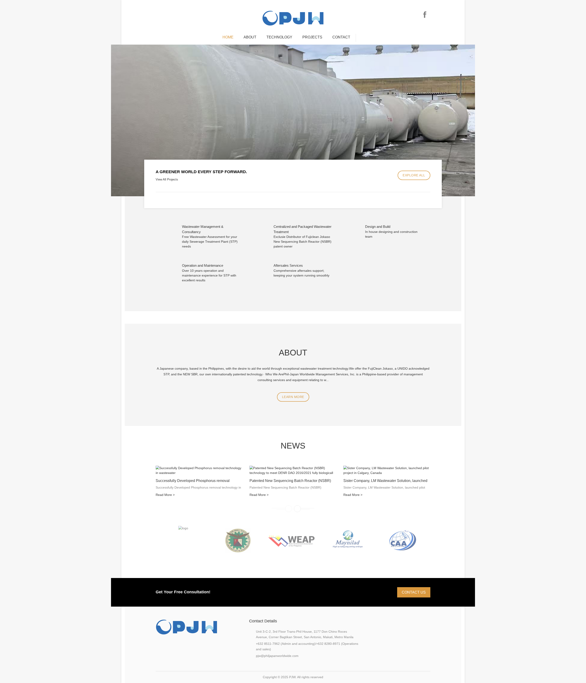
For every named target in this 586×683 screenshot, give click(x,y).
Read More (165, 495)
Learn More (293, 397)
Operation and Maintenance (202, 265)
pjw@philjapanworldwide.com (277, 656)
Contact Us (414, 592)
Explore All (414, 175)
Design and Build (377, 227)
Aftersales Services (288, 265)
